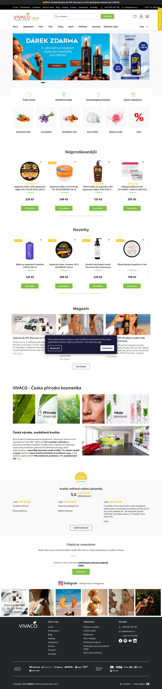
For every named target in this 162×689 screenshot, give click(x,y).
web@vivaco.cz (131, 7)
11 (84, 215)
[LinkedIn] (135, 640)
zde (99, 342)
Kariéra (73, 7)
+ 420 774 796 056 (152, 7)
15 (92, 215)
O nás (15, 7)
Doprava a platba (91, 626)
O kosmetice (25, 7)
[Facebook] (120, 640)
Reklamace (88, 634)
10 (81, 215)
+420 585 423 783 (111, 7)
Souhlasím (107, 348)
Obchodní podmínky (92, 652)
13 (88, 215)
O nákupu (36, 7)
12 (86, 215)
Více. (19, 458)
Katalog (65, 7)
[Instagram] (125, 640)
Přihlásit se (81, 571)
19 (101, 215)
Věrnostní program (92, 642)
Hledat (107, 16)
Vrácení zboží (48, 7)
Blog (58, 7)
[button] (16, 53)
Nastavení (55, 348)
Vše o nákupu (89, 638)
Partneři (52, 650)
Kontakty (94, 7)
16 (94, 215)
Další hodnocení (81, 527)
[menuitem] (17, 26)
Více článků (81, 366)
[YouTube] (130, 640)
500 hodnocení (84, 495)
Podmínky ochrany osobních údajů (96, 647)
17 (97, 215)
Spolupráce (83, 7)
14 (90, 215)
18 (99, 215)
